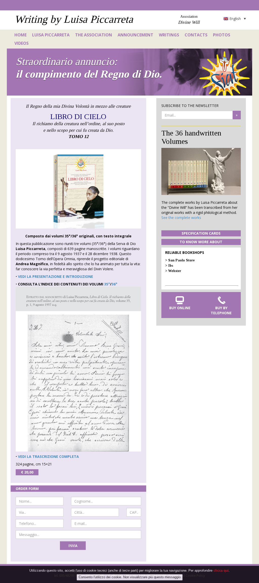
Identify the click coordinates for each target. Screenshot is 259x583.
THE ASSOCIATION (93, 35)
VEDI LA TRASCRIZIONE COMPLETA (48, 456)
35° (107, 284)
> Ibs (169, 265)
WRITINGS (169, 35)
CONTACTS (196, 35)
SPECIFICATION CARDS (201, 233)
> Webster (173, 271)
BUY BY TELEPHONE (221, 310)
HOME (20, 35)
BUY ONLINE (179, 307)
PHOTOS (221, 35)
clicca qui (221, 570)
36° (114, 284)
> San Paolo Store (180, 260)
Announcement (135, 35)
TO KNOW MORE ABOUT (201, 241)
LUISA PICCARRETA (51, 35)
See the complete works (181, 217)
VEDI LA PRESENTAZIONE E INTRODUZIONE (55, 276)
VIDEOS (21, 43)
